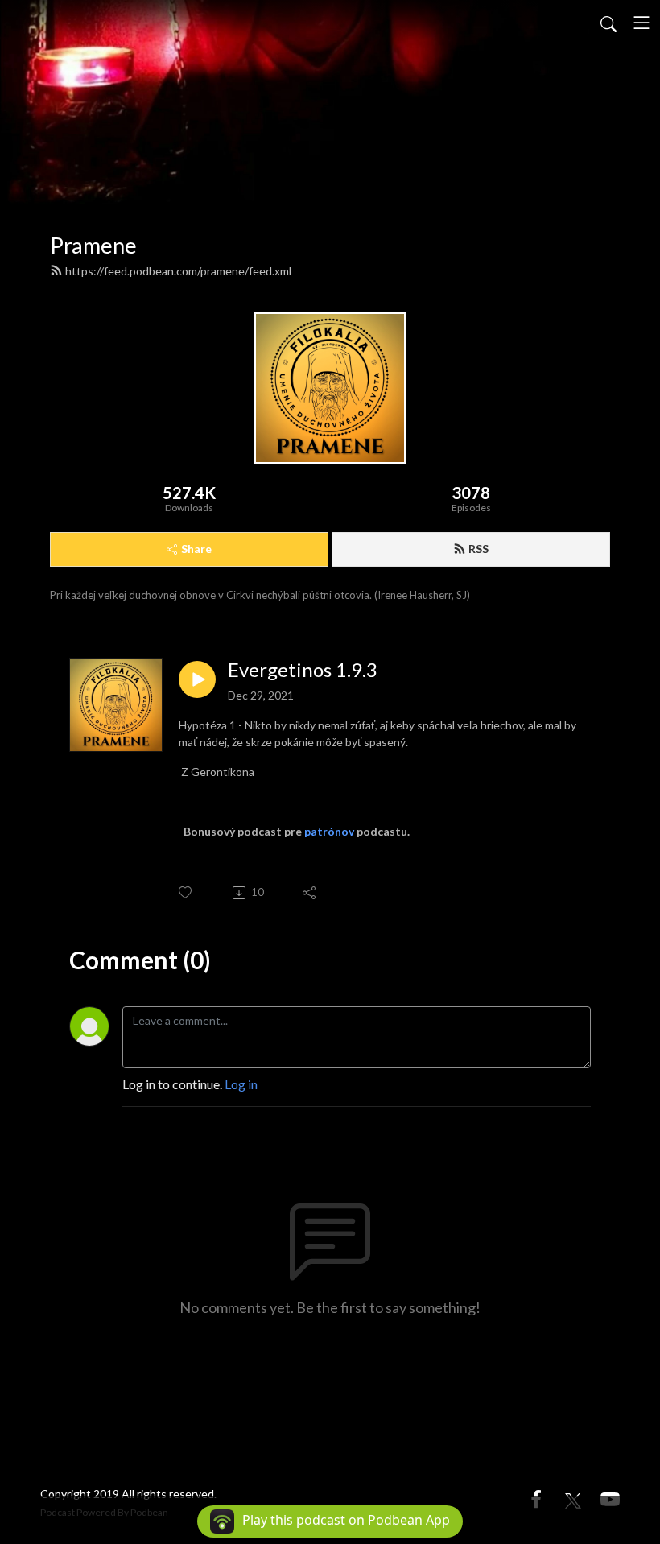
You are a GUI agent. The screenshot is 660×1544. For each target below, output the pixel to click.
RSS (478, 548)
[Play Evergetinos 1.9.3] (197, 679)
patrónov (329, 831)
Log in (241, 1084)
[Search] (608, 22)
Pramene (93, 245)
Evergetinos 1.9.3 (302, 669)
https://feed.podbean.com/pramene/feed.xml (178, 271)
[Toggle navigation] (641, 22)
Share (196, 548)
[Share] (310, 893)
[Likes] (186, 892)
